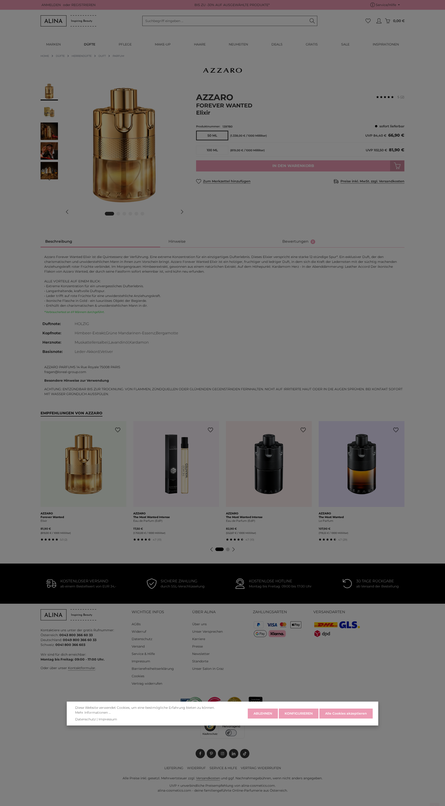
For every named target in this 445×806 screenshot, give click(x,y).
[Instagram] (222, 753)
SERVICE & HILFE (223, 768)
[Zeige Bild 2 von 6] (118, 214)
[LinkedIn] (233, 753)
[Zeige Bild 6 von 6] (142, 214)
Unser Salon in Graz (208, 669)
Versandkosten (208, 778)
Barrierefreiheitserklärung (153, 669)
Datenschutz (142, 639)
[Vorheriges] (67, 212)
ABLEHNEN (263, 713)
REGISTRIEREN (83, 5)
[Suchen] (312, 21)
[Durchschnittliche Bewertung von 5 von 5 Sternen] (386, 97)
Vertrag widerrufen (147, 683)
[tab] (100, 241)
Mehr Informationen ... (93, 712)
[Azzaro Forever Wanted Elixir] (124, 145)
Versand (138, 646)
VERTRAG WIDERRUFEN (261, 768)
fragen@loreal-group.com (65, 372)
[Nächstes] (182, 212)
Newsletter (201, 654)
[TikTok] (244, 753)
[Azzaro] (222, 70)
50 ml (212, 135)
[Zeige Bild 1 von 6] (109, 214)
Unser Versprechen (207, 631)
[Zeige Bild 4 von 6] (130, 214)
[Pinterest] (211, 753)
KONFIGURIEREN (299, 713)
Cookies (138, 676)
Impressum (141, 661)
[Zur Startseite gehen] (68, 20)
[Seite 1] (219, 549)
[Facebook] (200, 753)
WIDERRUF (196, 768)
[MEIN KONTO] (379, 21)
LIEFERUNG (173, 768)
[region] (113, 151)
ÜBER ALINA (204, 612)
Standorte (200, 661)
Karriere (198, 639)
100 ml (212, 150)
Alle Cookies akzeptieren (346, 713)
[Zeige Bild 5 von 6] (136, 214)
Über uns (199, 624)
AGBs (136, 624)
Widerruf (139, 631)
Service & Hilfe (143, 654)
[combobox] (225, 21)
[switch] (231, 732)
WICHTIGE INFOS (148, 612)
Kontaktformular (81, 668)
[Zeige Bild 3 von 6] (124, 214)
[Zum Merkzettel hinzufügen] (118, 430)
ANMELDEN (51, 5)
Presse (197, 646)
